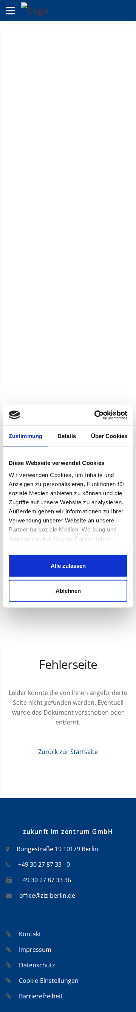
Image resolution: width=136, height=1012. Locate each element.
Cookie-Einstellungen (49, 980)
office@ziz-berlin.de (47, 895)
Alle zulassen (68, 566)
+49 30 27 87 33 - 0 (44, 864)
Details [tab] (66, 436)
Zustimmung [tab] (25, 436)
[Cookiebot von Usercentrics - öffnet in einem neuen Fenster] (96, 415)
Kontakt (30, 934)
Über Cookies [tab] (109, 436)
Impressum (35, 949)
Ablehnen (68, 590)
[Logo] (35, 9)
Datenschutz (37, 965)
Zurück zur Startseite (68, 752)
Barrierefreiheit (41, 996)
